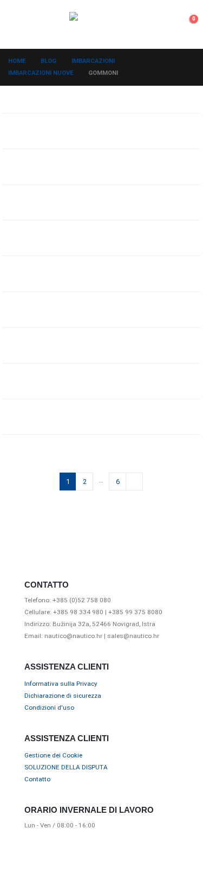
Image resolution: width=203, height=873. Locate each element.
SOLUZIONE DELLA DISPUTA (66, 767)
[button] (18, 24)
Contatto (37, 779)
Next (134, 481)
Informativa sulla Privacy (60, 683)
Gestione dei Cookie (53, 755)
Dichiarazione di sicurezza (62, 695)
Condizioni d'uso (49, 707)
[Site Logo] (101, 24)
